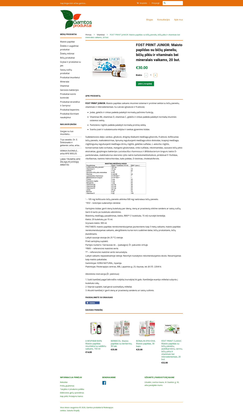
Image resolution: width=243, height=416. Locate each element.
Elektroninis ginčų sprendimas (72, 392)
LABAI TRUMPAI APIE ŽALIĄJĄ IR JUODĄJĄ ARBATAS (70, 162)
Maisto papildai (67, 41)
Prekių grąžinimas (67, 386)
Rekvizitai (63, 382)
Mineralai (64, 81)
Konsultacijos (163, 19)
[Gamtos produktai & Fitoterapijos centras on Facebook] (104, 383)
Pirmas (88, 34)
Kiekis (139, 75)
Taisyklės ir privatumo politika (72, 389)
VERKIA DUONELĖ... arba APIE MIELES (69, 152)
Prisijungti (156, 3)
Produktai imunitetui (70, 77)
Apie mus (178, 19)
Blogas (149, 19)
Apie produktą (92, 96)
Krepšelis (143, 3)
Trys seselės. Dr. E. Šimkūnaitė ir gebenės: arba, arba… (70, 142)
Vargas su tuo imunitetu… (66, 132)
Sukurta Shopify (73, 410)
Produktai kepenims (69, 109)
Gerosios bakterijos (69, 90)
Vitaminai (64, 85)
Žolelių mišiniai (67, 53)
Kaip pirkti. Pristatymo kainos (71, 396)
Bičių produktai (67, 57)
